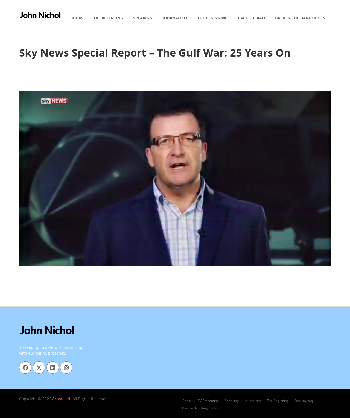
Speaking (142, 18)
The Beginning (212, 18)
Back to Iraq (251, 18)
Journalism (174, 18)
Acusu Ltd (61, 398)
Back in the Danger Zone (301, 18)
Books (76, 18)
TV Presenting (108, 18)
